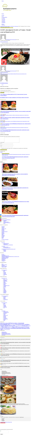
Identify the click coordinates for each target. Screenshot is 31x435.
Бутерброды (5, 318)
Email (1, 145)
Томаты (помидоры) (4, 231)
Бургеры (5, 317)
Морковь (3, 233)
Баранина (3, 226)
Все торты (3, 242)
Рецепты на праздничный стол (7, 26)
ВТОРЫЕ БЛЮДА (4, 17)
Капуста (20, 325)
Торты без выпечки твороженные (8, 244)
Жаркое (5, 282)
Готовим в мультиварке (5, 239)
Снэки (4, 314)
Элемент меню (4, 228)
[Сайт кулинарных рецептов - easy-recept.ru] (9, 10)
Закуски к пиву (6, 315)
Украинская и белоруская (5, 255)
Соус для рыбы (6, 299)
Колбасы (5, 284)
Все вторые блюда (4, 278)
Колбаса (3, 232)
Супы (3, 16)
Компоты (5, 250)
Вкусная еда (11, 325)
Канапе (5, 313)
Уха (4, 307)
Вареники (3, 265)
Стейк (4, 289)
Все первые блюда (4, 302)
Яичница (5, 292)
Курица (3, 236)
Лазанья (5, 286)
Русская (3, 254)
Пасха (4, 223)
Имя (1, 143)
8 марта (5, 221)
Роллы (4, 288)
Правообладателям (4, 332)
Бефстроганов (5, 279)
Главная (3, 15)
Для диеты (3, 246)
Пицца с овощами (4, 266)
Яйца (2, 238)
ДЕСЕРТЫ (3, 20)
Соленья (5, 251)
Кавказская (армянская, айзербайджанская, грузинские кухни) (10, 256)
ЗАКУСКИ (3, 19)
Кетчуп (5, 297)
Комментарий (2, 142)
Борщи (4, 270)
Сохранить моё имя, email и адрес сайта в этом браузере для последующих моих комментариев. (14, 148)
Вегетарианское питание (7, 247)
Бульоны (5, 272)
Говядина (3, 227)
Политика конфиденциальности (6, 334)
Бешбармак (5, 280)
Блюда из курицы (5, 323)
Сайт (1, 146)
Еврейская (3, 259)
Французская (4, 260)
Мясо (2, 234)
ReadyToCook (22, 417)
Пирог (14, 326)
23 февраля (5, 220)
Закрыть (2, 434)
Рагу (4, 287)
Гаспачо (5, 305)
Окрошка (5, 273)
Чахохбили (5, 291)
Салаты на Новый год (10, 27)
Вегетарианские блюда (21, 324)
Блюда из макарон (4, 264)
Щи (4, 271)
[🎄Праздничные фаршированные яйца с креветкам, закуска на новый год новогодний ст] (8, 109)
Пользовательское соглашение (6, 333)
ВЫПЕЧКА (3, 21)
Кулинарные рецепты (9, 39)
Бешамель (5, 296)
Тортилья (5, 290)
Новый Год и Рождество (14, 26)
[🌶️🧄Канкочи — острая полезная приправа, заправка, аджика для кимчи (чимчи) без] (15, 405)
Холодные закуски (6, 312)
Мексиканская (4, 258)
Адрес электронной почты (4, 91)
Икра (4, 320)
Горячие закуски (6, 311)
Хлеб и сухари (7, 329)
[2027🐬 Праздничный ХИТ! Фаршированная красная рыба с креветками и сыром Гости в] (15, 128)
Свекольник (5, 274)
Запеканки (5, 283)
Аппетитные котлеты (6, 285)
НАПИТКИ (3, 22)
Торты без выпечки (6, 243)
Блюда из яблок (13, 324)
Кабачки (3, 229)
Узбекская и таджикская (5, 257)
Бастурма (5, 316)
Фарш (3, 237)
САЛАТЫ (3, 18)
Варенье (5, 249)
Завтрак (16, 325)
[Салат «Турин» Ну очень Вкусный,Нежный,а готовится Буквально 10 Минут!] (12, 403)
